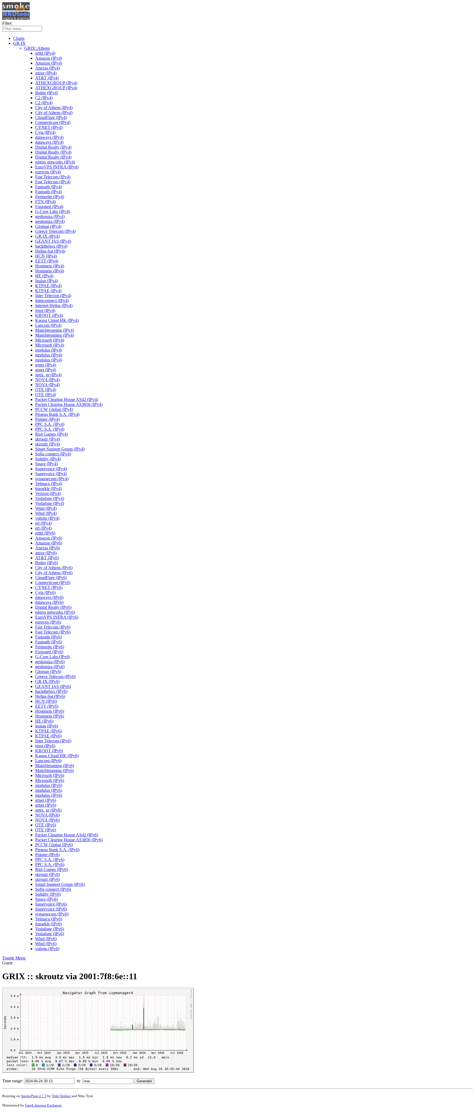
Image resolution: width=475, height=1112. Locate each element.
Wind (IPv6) (46, 938)
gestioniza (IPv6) (50, 661)
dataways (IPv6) (49, 597)
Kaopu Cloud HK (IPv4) (57, 320)
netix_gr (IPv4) (48, 374)
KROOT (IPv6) (49, 750)
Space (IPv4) (46, 463)
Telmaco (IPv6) (48, 919)
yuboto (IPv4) (47, 518)
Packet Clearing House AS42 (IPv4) (66, 399)
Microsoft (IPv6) (49, 775)
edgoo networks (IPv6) (55, 612)
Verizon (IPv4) (48, 493)
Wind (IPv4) (46, 508)
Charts (18, 38)
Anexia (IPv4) (47, 68)
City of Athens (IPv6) (54, 567)
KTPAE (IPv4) (48, 285)
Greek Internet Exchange (43, 1105)
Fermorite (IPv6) (49, 646)
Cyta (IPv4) (45, 132)
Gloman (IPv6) (48, 671)
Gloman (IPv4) (48, 226)
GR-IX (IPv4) (47, 236)
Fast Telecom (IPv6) (52, 627)
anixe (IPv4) (46, 73)
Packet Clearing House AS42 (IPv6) (66, 834)
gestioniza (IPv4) (50, 216)
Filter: (7, 23)
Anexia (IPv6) (47, 548)
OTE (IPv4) (45, 389)
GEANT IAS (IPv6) (53, 686)
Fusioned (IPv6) (49, 651)
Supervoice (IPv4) (51, 468)
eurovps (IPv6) (48, 622)
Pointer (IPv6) (47, 854)
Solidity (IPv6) (48, 894)
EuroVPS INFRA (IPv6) (56, 617)
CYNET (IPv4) (48, 127)
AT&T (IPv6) (47, 557)
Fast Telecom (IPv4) (52, 177)
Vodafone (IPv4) (49, 498)
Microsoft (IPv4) (49, 340)
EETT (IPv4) (46, 261)
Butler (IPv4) (46, 92)
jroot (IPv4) (45, 310)
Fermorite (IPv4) (49, 196)
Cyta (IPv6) (45, 592)
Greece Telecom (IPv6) (55, 676)
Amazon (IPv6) (48, 538)
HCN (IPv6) (46, 701)
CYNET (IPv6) (48, 587)
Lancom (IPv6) (48, 760)
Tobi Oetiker (61, 1096)
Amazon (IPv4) (48, 58)
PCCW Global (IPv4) (54, 409)
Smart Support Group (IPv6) (60, 884)
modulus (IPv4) (48, 350)
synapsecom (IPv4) (51, 478)
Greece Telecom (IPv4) (55, 231)
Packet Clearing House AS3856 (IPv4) (69, 404)
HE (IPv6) (44, 721)
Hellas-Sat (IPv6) (50, 696)
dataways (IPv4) (49, 137)
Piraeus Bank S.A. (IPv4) (57, 414)
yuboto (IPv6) (47, 948)
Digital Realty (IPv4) (53, 147)
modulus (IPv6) (48, 785)
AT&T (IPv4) (47, 78)
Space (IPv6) (46, 899)
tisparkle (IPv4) (48, 488)
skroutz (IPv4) (47, 439)
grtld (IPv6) (45, 533)
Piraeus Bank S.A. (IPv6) (57, 849)
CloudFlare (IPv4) (51, 117)
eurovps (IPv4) (48, 172)
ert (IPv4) (43, 523)
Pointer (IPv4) (47, 419)
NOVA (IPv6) (47, 815)
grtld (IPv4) (45, 53)
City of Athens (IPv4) (54, 107)
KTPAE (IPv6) (48, 731)
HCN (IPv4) (46, 256)
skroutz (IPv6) (47, 874)
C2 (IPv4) (44, 97)
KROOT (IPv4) (49, 315)
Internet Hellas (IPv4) (54, 305)
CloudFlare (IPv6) (51, 577)
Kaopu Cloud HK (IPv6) (57, 755)
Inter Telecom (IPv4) (53, 295)
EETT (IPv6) (46, 706)
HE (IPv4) (44, 275)
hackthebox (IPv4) (51, 246)
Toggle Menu (14, 958)
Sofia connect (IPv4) (53, 454)
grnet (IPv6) (45, 800)
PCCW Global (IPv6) (54, 844)
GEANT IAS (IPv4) (53, 241)
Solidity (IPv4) (48, 459)
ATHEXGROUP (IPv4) (56, 83)
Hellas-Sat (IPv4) (50, 251)
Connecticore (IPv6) (52, 582)
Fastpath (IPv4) (48, 186)
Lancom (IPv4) (48, 325)
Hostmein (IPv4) (49, 266)
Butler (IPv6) (46, 562)
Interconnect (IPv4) (52, 300)
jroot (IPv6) (45, 745)
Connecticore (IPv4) (52, 122)
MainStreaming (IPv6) (54, 765)
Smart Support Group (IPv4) (60, 449)
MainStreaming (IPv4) (54, 330)
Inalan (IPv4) (46, 280)
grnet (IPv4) (45, 365)
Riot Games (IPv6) (51, 869)
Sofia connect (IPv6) (53, 889)
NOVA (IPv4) (47, 379)
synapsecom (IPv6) (51, 914)
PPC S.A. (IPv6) (49, 859)
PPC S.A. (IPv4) (49, 424)
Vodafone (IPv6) (49, 928)
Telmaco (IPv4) (48, 483)
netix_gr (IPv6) (48, 810)
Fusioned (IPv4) (49, 206)
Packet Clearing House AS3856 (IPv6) (69, 839)
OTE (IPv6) (45, 825)
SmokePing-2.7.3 (33, 1096)
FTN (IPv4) (45, 201)
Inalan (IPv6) (46, 726)
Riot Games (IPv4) (51, 434)
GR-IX (19, 43)
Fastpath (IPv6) (48, 637)
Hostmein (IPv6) (49, 711)
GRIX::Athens (37, 48)
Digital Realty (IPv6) (53, 607)
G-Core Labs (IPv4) (52, 211)
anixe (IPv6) (46, 553)
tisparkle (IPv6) (48, 924)
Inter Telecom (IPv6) (53, 740)
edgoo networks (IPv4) (55, 162)
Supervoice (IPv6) (51, 904)
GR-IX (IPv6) (47, 681)
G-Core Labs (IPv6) (52, 656)
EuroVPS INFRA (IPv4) (56, 167)
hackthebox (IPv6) (51, 691)
